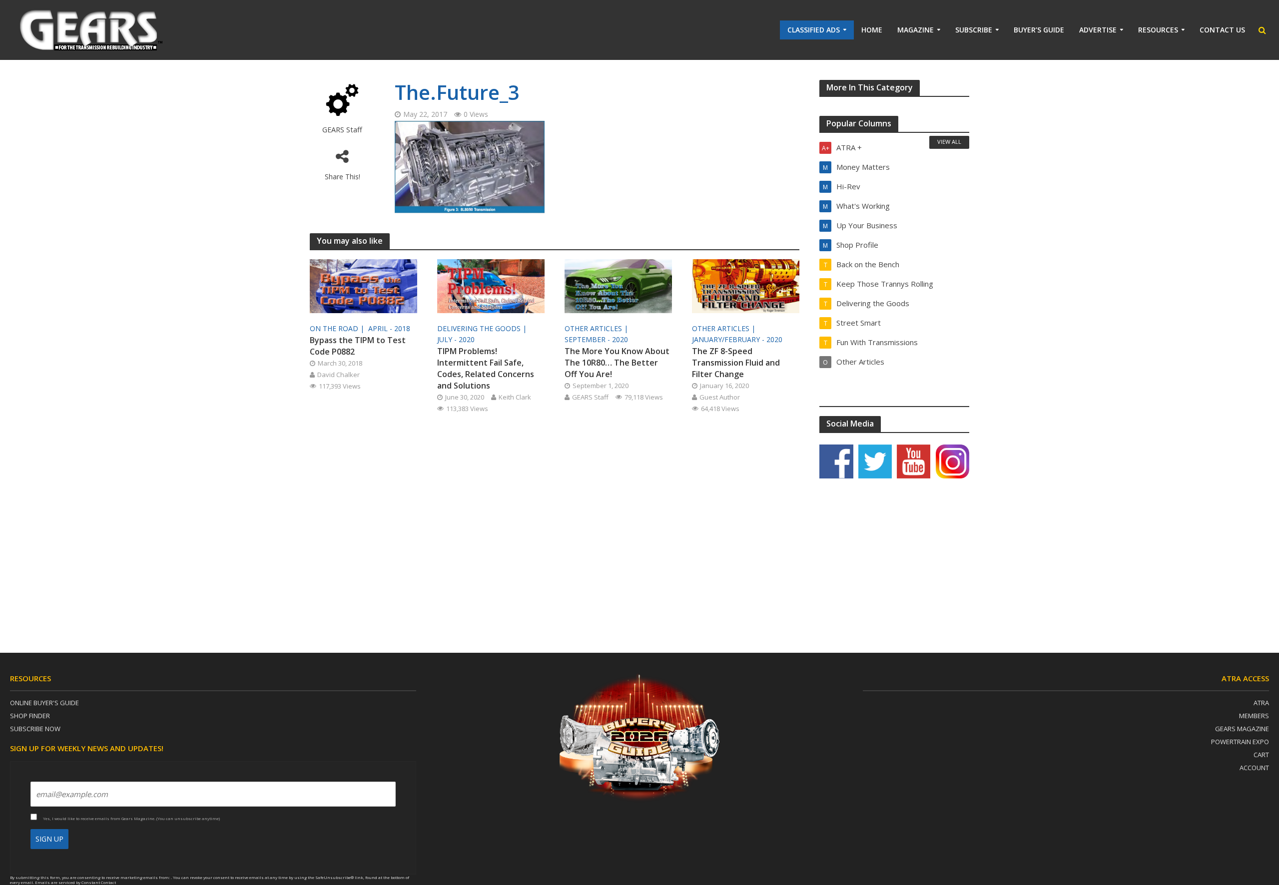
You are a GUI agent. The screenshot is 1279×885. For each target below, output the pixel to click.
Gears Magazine (1242, 728)
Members (1254, 715)
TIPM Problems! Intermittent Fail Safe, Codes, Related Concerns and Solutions (485, 368)
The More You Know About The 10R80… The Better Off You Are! (617, 363)
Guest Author (719, 397)
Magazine (915, 29)
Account (1254, 767)
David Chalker (338, 374)
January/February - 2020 (737, 339)
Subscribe (973, 29)
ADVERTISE (1098, 29)
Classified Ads (813, 29)
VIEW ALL (949, 141)
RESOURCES (1158, 29)
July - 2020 (456, 339)
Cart (1261, 754)
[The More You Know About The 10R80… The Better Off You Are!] (618, 285)
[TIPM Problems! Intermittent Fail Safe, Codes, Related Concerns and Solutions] (491, 285)
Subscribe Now (35, 728)
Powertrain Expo (1240, 741)
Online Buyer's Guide (44, 702)
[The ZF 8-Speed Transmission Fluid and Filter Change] (745, 285)
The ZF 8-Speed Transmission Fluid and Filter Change (736, 363)
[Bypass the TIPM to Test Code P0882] (363, 285)
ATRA (1261, 702)
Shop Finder (30, 715)
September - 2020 (596, 339)
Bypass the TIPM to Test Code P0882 (358, 346)
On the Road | (338, 328)
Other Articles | (597, 328)
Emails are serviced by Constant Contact (75, 882)
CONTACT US (1222, 29)
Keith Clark (515, 397)
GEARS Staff (342, 129)
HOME (871, 29)
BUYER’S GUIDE (1039, 29)
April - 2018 (389, 328)
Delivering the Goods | (483, 328)
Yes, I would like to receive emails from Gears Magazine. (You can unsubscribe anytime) (131, 818)
